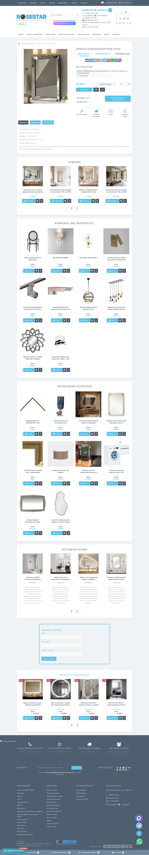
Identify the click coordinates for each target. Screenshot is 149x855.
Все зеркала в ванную (53, 805)
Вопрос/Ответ (21, 825)
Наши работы (63, 3)
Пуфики (49, 820)
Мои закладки (80, 796)
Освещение (116, 34)
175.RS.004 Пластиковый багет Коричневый (33, 471)
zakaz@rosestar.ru (91, 20)
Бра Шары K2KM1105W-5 (88, 258)
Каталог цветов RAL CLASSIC (25, 790)
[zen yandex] (123, 23)
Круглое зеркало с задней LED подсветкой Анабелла (60, 704)
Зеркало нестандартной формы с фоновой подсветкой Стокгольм (88, 578)
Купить (29, 271)
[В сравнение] (41, 201)
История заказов (81, 793)
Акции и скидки (51, 826)
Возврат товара (21, 822)
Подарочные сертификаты (25, 834)
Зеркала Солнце (52, 802)
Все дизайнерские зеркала (55, 796)
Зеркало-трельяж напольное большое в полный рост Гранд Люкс (88, 471)
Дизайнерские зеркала (66, 34)
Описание (23, 122)
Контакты (84, 3)
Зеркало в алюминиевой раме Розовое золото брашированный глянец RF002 (116, 578)
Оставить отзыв (123, 54)
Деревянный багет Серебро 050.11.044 (33, 422)
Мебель (106, 34)
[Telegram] (124, 19)
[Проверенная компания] (8, 741)
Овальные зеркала (52, 823)
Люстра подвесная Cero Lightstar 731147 (88, 308)
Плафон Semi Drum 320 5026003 (60, 471)
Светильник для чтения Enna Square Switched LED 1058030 (116, 259)
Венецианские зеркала (54, 799)
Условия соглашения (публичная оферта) (29, 811)
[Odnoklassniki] (117, 23)
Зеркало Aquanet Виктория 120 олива (32, 521)
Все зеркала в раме (52, 808)
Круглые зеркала (52, 817)
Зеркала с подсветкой (34, 34)
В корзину (29, 201)
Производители (22, 831)
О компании (22, 3)
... (123, 34)
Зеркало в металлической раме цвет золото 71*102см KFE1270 (116, 422)
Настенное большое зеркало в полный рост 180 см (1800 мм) (60, 191)
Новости (74, 3)
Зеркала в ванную (83, 34)
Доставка (33, 3)
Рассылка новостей (82, 799)
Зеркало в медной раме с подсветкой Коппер (88, 191)
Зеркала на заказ (52, 814)
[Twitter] (120, 23)
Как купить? (48, 122)
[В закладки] (37, 201)
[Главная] (19, 43)
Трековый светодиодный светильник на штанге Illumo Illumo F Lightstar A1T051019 (32, 308)
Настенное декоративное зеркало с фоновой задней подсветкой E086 (88, 422)
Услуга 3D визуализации (64, 23)
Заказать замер (48, 659)
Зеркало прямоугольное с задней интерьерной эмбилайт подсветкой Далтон (32, 704)
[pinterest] (130, 23)
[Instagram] (117, 19)
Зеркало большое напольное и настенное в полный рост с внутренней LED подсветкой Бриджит (61, 578)
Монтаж (52, 3)
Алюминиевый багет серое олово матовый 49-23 (60, 308)
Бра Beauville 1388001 (60, 258)
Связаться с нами (22, 819)
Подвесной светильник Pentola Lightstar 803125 (116, 308)
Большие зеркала (52, 790)
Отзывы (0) (35, 122)
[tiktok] (127, 23)
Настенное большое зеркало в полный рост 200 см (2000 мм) (116, 191)
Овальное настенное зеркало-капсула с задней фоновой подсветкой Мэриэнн (88, 704)
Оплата (42, 3)
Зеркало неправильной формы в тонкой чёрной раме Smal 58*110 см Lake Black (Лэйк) (60, 521)
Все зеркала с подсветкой (54, 811)
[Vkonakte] (120, 19)
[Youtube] (128, 19)
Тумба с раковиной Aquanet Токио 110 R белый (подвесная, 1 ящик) (116, 471)
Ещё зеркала (97, 34)
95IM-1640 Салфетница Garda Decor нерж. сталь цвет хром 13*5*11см (61, 358)
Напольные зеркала (53, 793)
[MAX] (139, 818)
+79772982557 (101, 15)
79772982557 (89, 15)
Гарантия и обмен (22, 802)
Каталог (21, 34)
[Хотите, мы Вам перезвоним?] (139, 833)
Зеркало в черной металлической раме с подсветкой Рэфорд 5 (32, 578)
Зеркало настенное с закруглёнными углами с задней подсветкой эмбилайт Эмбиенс (116, 704)
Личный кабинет (81, 790)
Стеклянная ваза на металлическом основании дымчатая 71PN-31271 (61, 422)
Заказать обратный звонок (65, 20)
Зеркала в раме (50, 34)
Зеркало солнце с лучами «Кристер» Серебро (32, 358)
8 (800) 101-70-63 (90, 18)
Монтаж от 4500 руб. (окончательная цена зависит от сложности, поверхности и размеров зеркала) (102, 72)
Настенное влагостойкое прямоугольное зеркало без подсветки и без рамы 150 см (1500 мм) (32, 191)
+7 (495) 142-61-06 (91, 13)
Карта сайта (20, 828)
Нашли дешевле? (106, 84)
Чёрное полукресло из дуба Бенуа (32, 259)
